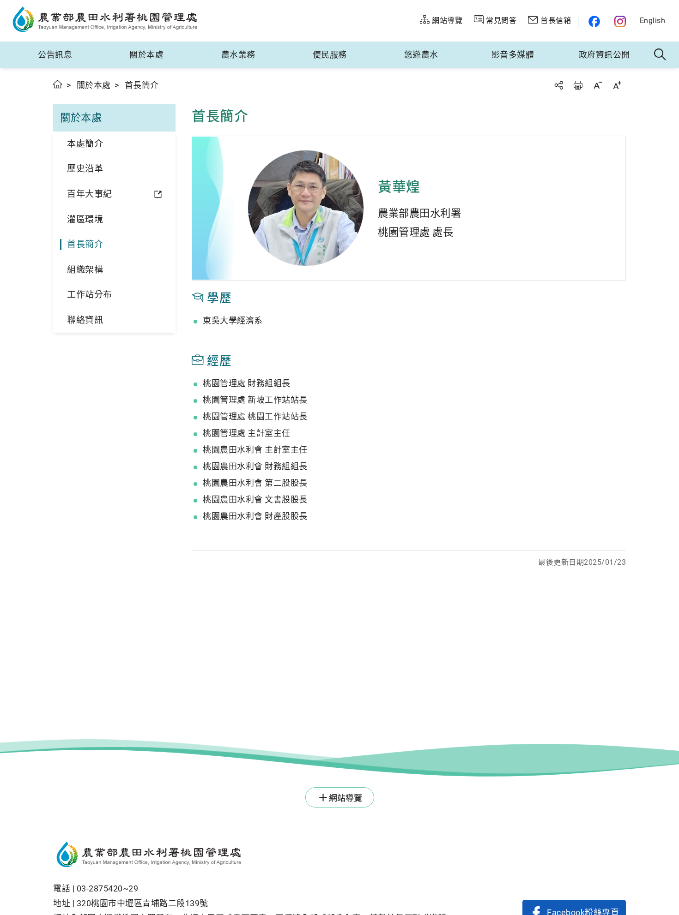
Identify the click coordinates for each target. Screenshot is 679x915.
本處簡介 (85, 143)
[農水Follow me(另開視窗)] (593, 21)
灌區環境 (85, 219)
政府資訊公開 (604, 55)
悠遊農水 (421, 55)
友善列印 (578, 85)
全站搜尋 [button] (660, 55)
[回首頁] (249, 856)
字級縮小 (597, 85)
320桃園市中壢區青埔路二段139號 (142, 903)
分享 (558, 85)
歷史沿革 (85, 168)
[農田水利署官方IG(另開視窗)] (621, 21)
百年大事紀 (89, 194)
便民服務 (330, 55)
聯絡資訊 (85, 320)
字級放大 (617, 85)
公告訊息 (55, 55)
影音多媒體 (512, 55)
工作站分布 (89, 294)
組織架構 (85, 269)
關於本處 (146, 55)
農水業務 (238, 55)
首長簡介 (85, 244)
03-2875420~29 (108, 888)
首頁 (58, 84)
